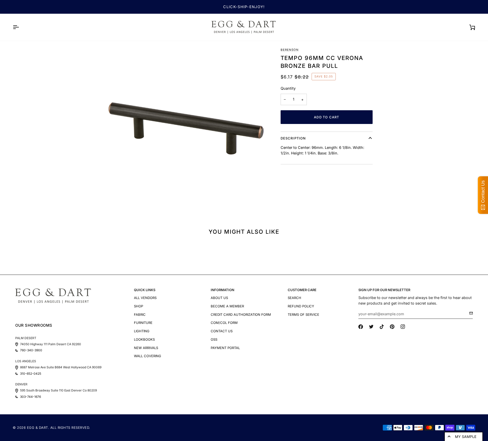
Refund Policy (301, 306)
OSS (214, 339)
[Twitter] (371, 326)
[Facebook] (360, 326)
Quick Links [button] (144, 290)
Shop (138, 306)
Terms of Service (303, 314)
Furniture (143, 323)
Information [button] (222, 290)
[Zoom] (186, 128)
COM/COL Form (224, 323)
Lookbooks (144, 339)
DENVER (21, 384)
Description (293, 138)
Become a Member (227, 306)
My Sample (465, 436)
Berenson (290, 50)
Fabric (140, 314)
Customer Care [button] (302, 290)
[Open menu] (20, 27)
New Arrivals (146, 348)
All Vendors (145, 298)
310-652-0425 (30, 373)
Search (294, 298)
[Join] (469, 313)
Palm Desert (25, 338)
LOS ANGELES (25, 361)
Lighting (141, 331)
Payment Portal (225, 348)
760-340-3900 (31, 350)
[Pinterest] (392, 326)
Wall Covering (147, 356)
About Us (219, 298)
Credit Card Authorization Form (241, 314)
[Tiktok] (382, 326)
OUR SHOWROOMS (33, 325)
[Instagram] (403, 326)
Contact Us (222, 331)
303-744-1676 (30, 397)
